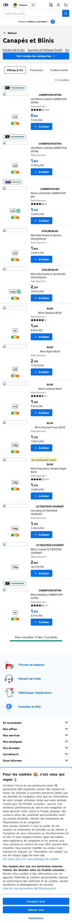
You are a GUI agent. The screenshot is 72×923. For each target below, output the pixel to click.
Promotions (36, 70)
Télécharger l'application (35, 692)
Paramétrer (36, 918)
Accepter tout (36, 901)
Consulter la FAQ (29, 706)
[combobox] (36, 13)
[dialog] (36, 845)
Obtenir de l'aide (29, 678)
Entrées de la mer (14, 49)
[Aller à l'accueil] (6, 4)
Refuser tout (36, 909)
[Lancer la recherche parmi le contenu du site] (65, 13)
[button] (33, 4)
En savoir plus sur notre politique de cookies (30, 859)
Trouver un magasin (31, 664)
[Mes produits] (51, 4)
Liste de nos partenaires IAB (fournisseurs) (29, 888)
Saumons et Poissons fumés (45, 49)
